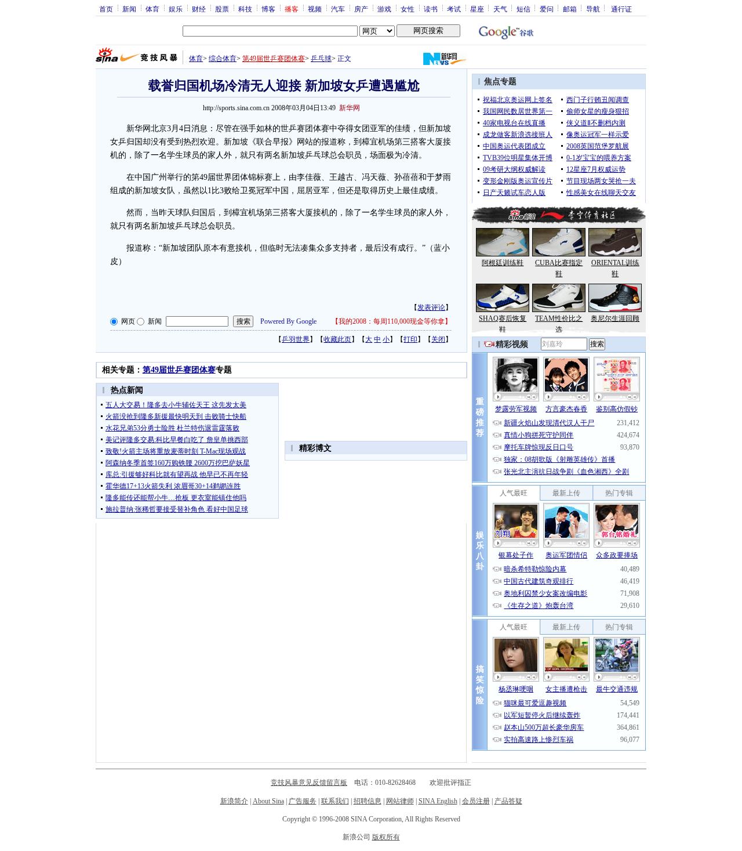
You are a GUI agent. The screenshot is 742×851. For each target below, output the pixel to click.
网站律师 (400, 801)
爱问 (547, 8)
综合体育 (223, 59)
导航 (593, 8)
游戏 (384, 8)
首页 (106, 8)
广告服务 (303, 801)
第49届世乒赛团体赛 (273, 59)
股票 (222, 8)
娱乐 (176, 8)
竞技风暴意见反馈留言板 (309, 782)
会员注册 (476, 801)
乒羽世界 (296, 339)
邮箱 (570, 8)
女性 (407, 8)
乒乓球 (321, 59)
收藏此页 (337, 339)
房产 (361, 8)
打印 (410, 339)
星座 (477, 8)
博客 (268, 8)
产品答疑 (508, 801)
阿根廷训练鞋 (502, 263)
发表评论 (431, 307)
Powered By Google (288, 321)
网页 (128, 321)
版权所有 (386, 837)
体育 (152, 8)
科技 (245, 8)
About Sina (268, 801)
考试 (454, 8)
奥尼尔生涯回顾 (615, 318)
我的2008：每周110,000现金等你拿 (392, 321)
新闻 (129, 8)
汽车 (338, 8)
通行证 (621, 8)
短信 (523, 8)
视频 (315, 8)
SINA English (438, 801)
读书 (431, 8)
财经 (199, 8)
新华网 (349, 108)
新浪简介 (234, 801)
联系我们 (335, 801)
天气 (500, 8)
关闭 (438, 339)
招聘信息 (367, 801)
